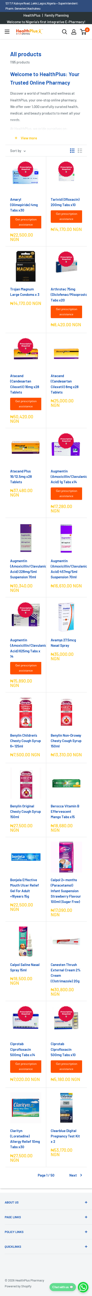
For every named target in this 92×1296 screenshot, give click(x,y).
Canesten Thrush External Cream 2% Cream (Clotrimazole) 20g (66, 972)
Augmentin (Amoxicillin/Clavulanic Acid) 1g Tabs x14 (66, 476)
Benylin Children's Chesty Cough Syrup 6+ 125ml (25, 740)
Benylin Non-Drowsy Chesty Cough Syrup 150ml (66, 740)
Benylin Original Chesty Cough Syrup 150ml (25, 811)
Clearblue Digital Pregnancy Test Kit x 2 (65, 1136)
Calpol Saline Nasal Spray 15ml (25, 967)
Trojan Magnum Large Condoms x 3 (24, 292)
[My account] (73, 31)
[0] (83, 32)
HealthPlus (31, 15)
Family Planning (57, 15)
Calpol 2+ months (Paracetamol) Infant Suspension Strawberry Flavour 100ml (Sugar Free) (66, 891)
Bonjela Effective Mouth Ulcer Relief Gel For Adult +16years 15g (24, 888)
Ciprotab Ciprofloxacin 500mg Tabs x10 (63, 1049)
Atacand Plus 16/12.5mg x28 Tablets (21, 476)
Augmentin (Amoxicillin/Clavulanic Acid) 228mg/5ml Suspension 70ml (26, 569)
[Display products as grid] (72, 151)
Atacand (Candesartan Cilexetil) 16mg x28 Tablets (24, 384)
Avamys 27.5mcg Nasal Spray (63, 642)
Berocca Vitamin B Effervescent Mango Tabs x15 (65, 811)
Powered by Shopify (18, 1286)
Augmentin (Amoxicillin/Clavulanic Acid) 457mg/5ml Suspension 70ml (66, 569)
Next (73, 1175)
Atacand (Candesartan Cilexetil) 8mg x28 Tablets (65, 384)
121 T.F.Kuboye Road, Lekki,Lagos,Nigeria (30, 3)
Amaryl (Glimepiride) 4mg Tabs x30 (24, 204)
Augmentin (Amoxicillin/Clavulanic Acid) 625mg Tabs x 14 (26, 648)
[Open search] (64, 31)
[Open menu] (7, 31)
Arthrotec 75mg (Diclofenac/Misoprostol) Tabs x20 (66, 294)
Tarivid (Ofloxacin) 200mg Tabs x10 (65, 202)
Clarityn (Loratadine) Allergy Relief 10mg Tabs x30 (25, 1139)
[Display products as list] (80, 151)
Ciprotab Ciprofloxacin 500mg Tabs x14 (22, 1049)
